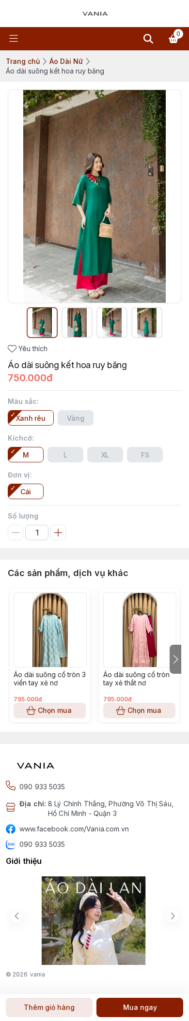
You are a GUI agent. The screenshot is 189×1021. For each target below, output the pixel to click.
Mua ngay (140, 1007)
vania (38, 974)
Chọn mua (55, 710)
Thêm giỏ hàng (49, 1007)
